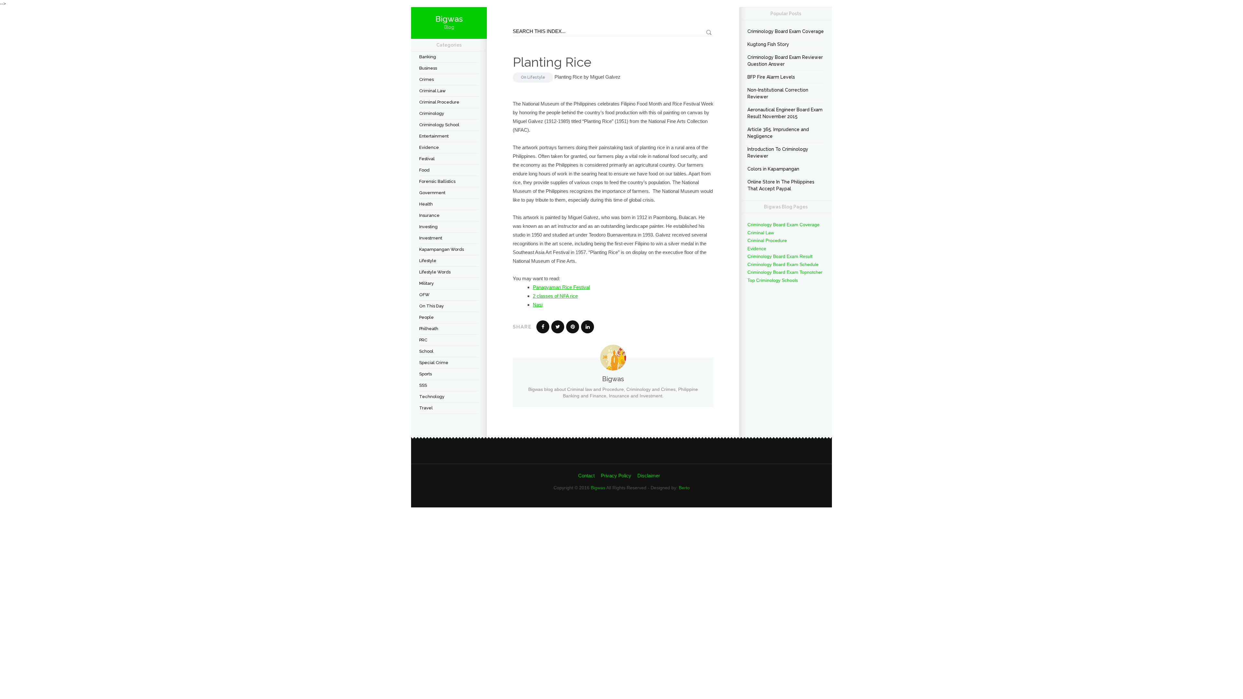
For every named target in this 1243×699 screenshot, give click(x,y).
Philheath (428, 328)
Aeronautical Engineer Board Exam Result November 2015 (785, 113)
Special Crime (433, 362)
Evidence (429, 147)
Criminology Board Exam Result (779, 256)
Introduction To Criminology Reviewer (777, 153)
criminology (431, 113)
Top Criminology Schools (772, 280)
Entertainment (434, 136)
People (426, 317)
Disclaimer (648, 475)
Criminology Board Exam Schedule (783, 264)
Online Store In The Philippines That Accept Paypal (780, 185)
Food (424, 170)
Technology (431, 396)
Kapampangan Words (441, 249)
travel (426, 407)
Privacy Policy (616, 475)
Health (426, 204)
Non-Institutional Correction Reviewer (777, 93)
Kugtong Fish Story (768, 44)
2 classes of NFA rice (555, 296)
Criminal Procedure (439, 102)
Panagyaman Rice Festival (561, 287)
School (426, 351)
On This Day (431, 306)
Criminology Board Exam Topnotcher (785, 272)
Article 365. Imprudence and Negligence (778, 133)
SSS (423, 385)
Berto (684, 487)
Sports (425, 374)
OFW (424, 294)
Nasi (538, 304)
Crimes (426, 79)
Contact (586, 475)
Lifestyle (427, 260)
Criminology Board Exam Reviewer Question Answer (785, 61)
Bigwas (598, 487)
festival (427, 158)
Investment (430, 238)
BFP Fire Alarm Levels (771, 77)
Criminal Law (432, 90)
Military (426, 283)
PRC (423, 340)
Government (432, 192)
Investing (428, 226)
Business (428, 68)
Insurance (429, 215)
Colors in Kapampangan (773, 169)
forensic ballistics (437, 181)
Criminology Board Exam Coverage (785, 31)
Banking (427, 56)
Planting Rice (552, 62)
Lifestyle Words (435, 272)
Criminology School (439, 124)
